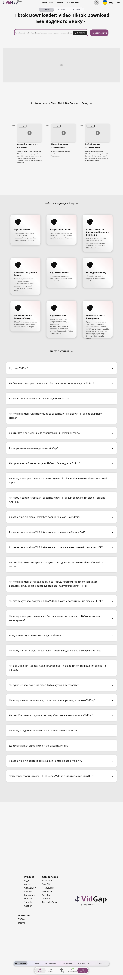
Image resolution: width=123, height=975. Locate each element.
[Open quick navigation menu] (118, 2)
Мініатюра (29, 895)
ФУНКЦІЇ (60, 2)
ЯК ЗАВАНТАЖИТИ (46, 2)
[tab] (21, 963)
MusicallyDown (50, 902)
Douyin (21, 922)
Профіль (28, 898)
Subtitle (28, 902)
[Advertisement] (61, 65)
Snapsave (47, 891)
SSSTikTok (47, 880)
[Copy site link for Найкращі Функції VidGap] (77, 203)
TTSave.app (48, 887)
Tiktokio (46, 898)
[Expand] (112, 368)
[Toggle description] (85, 21)
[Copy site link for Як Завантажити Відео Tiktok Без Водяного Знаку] (91, 103)
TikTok (21, 919)
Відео (27, 880)
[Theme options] (96, 2)
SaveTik (46, 895)
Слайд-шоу (30, 887)
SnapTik (46, 884)
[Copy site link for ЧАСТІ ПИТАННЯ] (72, 351)
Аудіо (27, 884)
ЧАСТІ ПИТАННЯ (73, 2)
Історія (28, 891)
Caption (28, 905)
